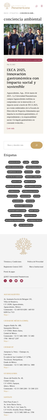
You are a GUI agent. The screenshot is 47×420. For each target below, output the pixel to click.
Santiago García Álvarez (17, 210)
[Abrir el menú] (41, 5)
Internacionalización (30, 191)
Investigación (12, 196)
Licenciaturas (25, 196)
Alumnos (35, 162)
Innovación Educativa (14, 186)
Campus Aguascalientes (14, 167)
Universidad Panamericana (14, 220)
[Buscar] (37, 145)
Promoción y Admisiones (23, 206)
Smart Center (34, 210)
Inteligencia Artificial (33, 186)
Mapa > (6, 315)
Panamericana (18, 201)
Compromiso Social (14, 172)
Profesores (30, 201)
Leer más (10, 128)
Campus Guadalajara (33, 167)
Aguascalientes (14, 162)
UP (15, 225)
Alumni (25, 162)
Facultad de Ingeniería (14, 177)
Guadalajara (16, 181)
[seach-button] (36, 6)
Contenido (28, 172)
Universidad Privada (35, 220)
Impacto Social (30, 181)
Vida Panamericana (26, 225)
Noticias (37, 196)
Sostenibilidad (16, 215)
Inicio (6, 13)
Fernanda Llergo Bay (33, 177)
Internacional (14, 191)
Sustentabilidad (30, 215)
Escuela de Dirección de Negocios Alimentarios (25, 60)
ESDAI (37, 172)
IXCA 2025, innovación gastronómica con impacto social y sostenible (23, 78)
